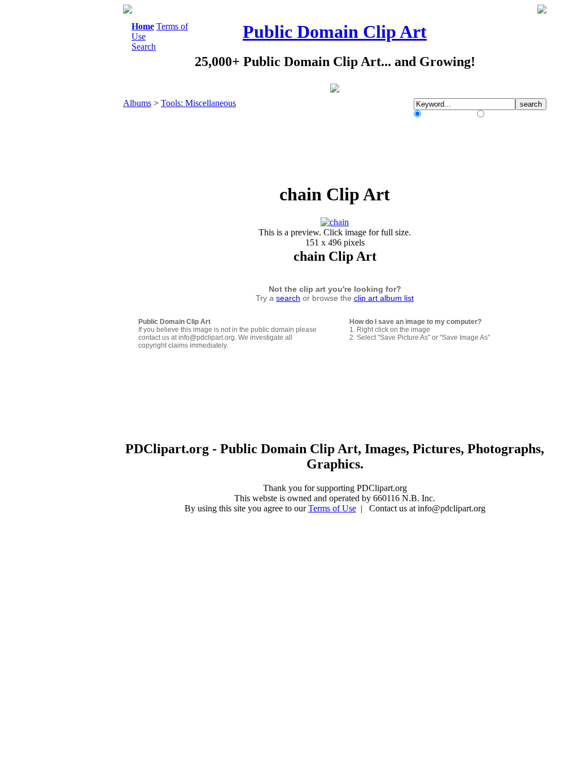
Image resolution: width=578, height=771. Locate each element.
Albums (137, 103)
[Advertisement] (77, 174)
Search (144, 46)
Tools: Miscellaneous (198, 103)
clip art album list (384, 298)
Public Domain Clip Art (335, 31)
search (288, 298)
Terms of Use (332, 508)
